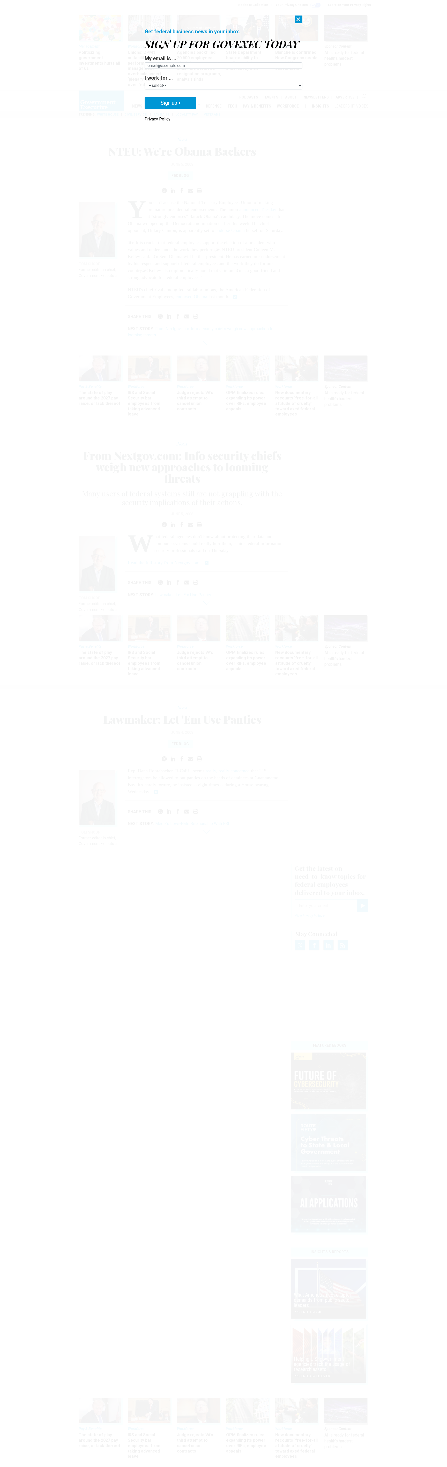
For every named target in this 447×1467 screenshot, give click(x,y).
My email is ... (160, 58)
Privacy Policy (157, 119)
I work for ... (159, 78)
